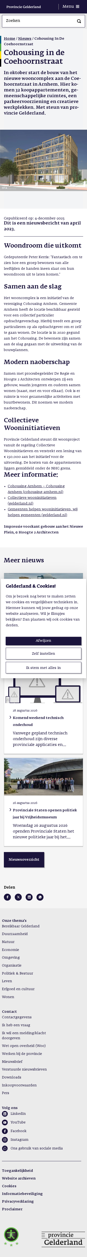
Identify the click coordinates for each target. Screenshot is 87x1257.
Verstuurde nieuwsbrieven (24, 1069)
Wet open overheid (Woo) (24, 1046)
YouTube (18, 1122)
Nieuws (24, 38)
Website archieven (19, 1178)
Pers (5, 1093)
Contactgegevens (17, 1017)
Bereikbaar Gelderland (21, 926)
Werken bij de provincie (22, 1054)
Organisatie (12, 965)
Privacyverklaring (18, 1201)
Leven (7, 981)
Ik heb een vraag (16, 1025)
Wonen (8, 997)
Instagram (20, 1140)
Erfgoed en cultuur (18, 989)
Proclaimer (12, 1209)
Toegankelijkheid (17, 1171)
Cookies (9, 1186)
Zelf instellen (43, 653)
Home (9, 38)
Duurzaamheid (15, 934)
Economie (10, 950)
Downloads (11, 1077)
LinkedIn (18, 1114)
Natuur (8, 942)
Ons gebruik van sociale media (37, 1148)
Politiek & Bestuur (17, 973)
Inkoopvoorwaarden (19, 1085)
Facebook (19, 1131)
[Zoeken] (79, 21)
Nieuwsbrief (12, 1062)
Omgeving (11, 957)
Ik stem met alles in (43, 667)
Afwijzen (43, 640)
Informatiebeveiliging (22, 1194)
